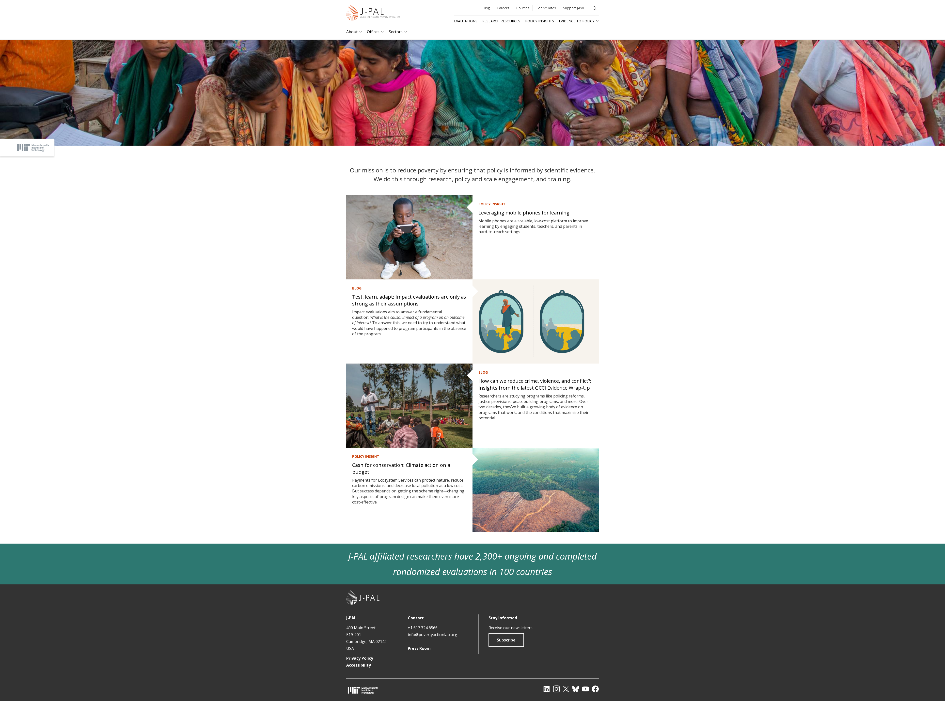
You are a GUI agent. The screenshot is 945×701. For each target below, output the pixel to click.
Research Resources (501, 21)
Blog (486, 8)
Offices (373, 32)
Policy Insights (539, 21)
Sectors (396, 32)
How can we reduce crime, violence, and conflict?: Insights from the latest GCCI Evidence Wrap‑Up (534, 384)
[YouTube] (585, 689)
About (352, 32)
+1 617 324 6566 (423, 627)
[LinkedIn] (546, 689)
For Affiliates (546, 8)
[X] (566, 689)
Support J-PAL (574, 8)
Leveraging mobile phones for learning (523, 212)
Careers (503, 8)
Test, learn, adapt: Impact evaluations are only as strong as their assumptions (409, 300)
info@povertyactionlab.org (432, 634)
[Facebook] (595, 689)
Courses (522, 8)
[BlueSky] (575, 689)
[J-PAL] (373, 13)
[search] (595, 8)
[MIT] (363, 690)
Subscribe (506, 640)
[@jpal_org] (556, 689)
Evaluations (465, 21)
